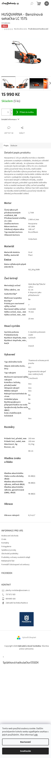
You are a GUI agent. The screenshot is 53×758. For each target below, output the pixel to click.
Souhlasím (25, 751)
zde (36, 734)
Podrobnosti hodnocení (38, 29)
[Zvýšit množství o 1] (11, 110)
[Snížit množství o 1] (11, 113)
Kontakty (5, 542)
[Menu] (46, 3)
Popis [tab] (6, 145)
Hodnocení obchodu (9, 535)
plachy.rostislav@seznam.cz (18, 590)
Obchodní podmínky (9, 553)
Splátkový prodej (8, 550)
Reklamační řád (7, 560)
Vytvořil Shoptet (29, 637)
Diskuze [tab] (14, 145)
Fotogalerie (6, 546)
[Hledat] (32, 3)
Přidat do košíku (27, 112)
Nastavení (25, 742)
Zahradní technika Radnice (17, 602)
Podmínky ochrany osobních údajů (15, 557)
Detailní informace (9, 119)
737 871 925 (10, 594)
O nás (3, 539)
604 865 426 (10, 598)
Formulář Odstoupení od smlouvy (15, 564)
